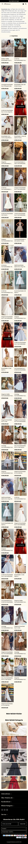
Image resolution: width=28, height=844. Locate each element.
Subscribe (22, 824)
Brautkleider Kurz (5, 9)
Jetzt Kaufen (20, 106)
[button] (2, 4)
